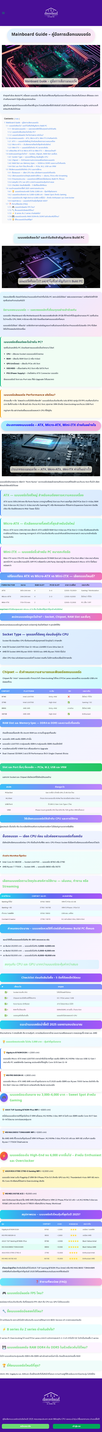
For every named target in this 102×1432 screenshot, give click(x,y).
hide (17, 119)
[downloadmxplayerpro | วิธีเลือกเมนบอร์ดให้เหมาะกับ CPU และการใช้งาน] (51, 13)
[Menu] (3, 13)
